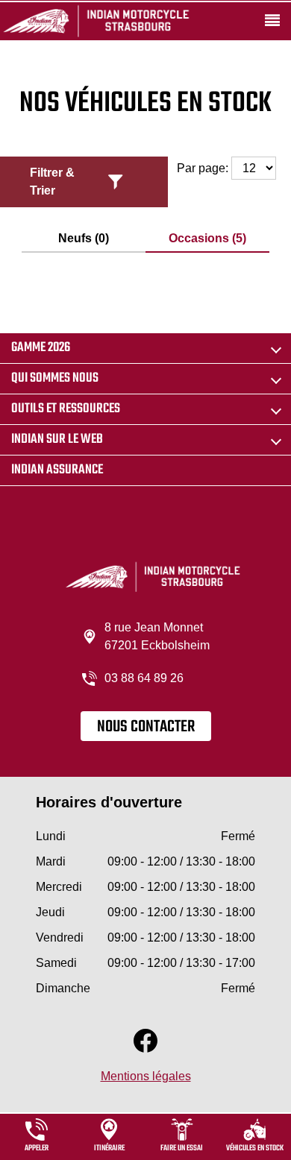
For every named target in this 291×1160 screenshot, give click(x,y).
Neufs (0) (83, 238)
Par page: (204, 168)
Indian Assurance (57, 470)
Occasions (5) (207, 238)
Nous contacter (146, 727)
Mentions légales (146, 1076)
